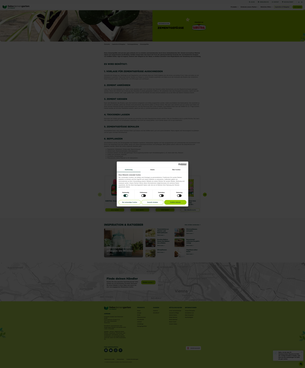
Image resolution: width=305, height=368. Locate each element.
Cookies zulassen (175, 202)
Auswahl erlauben (152, 202)
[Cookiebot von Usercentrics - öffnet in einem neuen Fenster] (179, 164)
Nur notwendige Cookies (129, 202)
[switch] (143, 195)
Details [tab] (152, 169)
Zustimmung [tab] (128, 169)
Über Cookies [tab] (176, 169)
